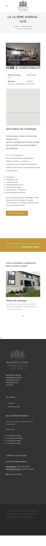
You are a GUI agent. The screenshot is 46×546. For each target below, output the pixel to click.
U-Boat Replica (40, 535)
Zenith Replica (22, 538)
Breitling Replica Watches (16, 529)
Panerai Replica (12, 535)
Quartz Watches (27, 544)
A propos (11, 403)
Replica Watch (33, 538)
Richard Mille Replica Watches (34, 526)
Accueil (16, 26)
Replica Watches (37, 532)
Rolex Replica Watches (22, 532)
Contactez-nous (14, 407)
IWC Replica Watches (14, 526)
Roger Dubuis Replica (26, 535)
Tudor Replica (11, 538)
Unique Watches (19, 541)
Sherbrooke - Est (26, 26)
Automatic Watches (34, 541)
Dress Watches (40, 544)
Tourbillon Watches (13, 544)
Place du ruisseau (16, 300)
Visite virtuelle (17, 213)
